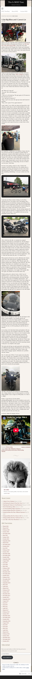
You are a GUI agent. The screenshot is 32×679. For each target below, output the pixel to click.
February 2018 (6, 590)
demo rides (8, 448)
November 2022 (6, 544)
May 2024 (5, 535)
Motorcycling (9, 447)
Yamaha (3, 451)
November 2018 (6, 579)
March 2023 (5, 542)
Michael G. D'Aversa (16, 448)
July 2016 (5, 624)
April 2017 (5, 608)
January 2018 (6, 592)
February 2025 (6, 530)
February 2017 (6, 612)
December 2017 (6, 593)
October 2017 (6, 597)
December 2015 (6, 637)
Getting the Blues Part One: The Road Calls (12, 517)
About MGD (15, 11)
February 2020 (6, 568)
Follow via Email (6, 645)
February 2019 (6, 577)
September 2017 (6, 599)
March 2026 (5, 526)
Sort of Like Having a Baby (9, 506)
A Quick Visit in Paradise (8, 501)
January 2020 (6, 570)
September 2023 (6, 541)
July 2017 (5, 603)
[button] (12, 191)
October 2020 (6, 557)
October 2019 (6, 575)
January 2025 (6, 531)
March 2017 (5, 610)
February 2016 (6, 634)
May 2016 (5, 628)
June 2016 (5, 626)
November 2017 (6, 595)
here (9, 493)
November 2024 (6, 533)
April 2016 (5, 630)
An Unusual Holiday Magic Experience (12, 508)
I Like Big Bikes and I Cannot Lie (13, 19)
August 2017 (6, 601)
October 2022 (6, 546)
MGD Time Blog (5, 11)
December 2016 (6, 615)
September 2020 (6, 559)
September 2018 (6, 582)
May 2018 (5, 584)
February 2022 (6, 550)
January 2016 (6, 635)
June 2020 (5, 564)
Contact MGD (23, 11)
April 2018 (5, 586)
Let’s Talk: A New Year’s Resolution (11, 519)
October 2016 (6, 619)
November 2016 (6, 617)
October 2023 (6, 539)
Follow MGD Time (7, 657)
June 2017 (5, 604)
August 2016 (6, 623)
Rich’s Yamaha (19, 74)
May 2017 (5, 606)
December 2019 (6, 572)
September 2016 (6, 621)
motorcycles (14, 450)
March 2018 (5, 588)
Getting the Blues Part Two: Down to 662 (12, 516)
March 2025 (5, 528)
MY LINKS (6, 489)
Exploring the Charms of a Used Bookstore (12, 505)
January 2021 (6, 551)
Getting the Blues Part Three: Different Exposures (14, 512)
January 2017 (6, 613)
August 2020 (6, 561)
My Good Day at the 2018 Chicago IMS (15, 44)
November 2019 (6, 573)
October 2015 (6, 641)
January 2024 (6, 537)
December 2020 (6, 553)
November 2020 (6, 555)
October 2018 (6, 581)
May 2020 (5, 566)
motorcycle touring (6, 450)
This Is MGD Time (16, 2)
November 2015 (6, 639)
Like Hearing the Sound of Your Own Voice (12, 503)
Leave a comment (25, 447)
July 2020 (5, 562)
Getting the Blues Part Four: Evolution (11, 510)
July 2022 (5, 548)
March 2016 (5, 632)
